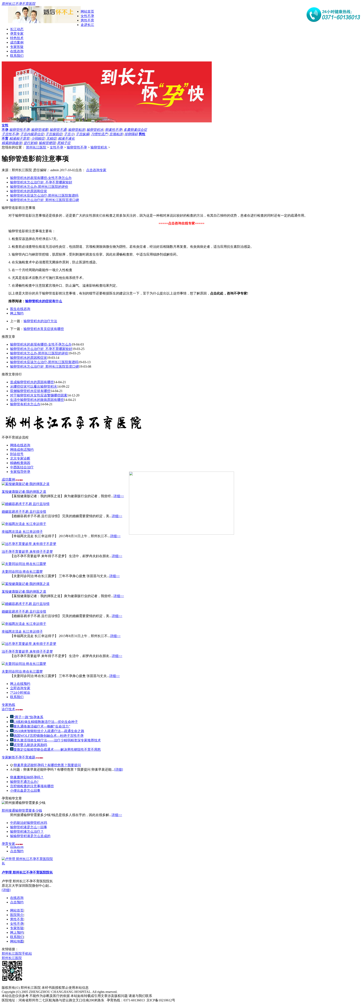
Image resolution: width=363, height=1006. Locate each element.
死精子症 (64, 143)
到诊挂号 (17, 454)
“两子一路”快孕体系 (28, 717)
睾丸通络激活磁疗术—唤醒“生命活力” (41, 726)
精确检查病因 (20, 463)
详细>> (118, 496)
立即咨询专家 (20, 688)
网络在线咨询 (20, 445)
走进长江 (87, 25)
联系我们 (17, 55)
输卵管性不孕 (19, 129)
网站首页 (87, 11)
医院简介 (17, 915)
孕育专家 (17, 33)
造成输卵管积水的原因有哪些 (32, 382)
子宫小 (69, 134)
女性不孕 (87, 16)
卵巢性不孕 (113, 129)
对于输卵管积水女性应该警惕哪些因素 (38, 395)
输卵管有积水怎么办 (25, 404)
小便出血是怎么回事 (25, 790)
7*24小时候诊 (20, 692)
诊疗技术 (8, 709)
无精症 (51, 138)
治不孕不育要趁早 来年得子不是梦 (27, 551)
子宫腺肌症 (53, 134)
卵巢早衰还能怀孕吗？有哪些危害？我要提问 (47, 765)
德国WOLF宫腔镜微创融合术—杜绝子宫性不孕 (48, 735)
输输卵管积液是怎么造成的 (30, 836)
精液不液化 (66, 138)
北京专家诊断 (20, 458)
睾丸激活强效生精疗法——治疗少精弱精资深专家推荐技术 (57, 740)
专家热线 (8, 704)
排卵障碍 (131, 134)
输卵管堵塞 (39, 129)
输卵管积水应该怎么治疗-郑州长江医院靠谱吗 (44, 195)
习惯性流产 (99, 134)
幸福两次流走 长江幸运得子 (22, 531)
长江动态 (17, 29)
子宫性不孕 (10, 134)
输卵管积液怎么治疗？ (27, 831)
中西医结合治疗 (22, 467)
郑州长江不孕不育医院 (18, 3)
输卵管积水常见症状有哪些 (44, 329)
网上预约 (17, 313)
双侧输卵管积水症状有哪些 (30, 391)
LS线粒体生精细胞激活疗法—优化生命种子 (45, 722)
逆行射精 (30, 143)
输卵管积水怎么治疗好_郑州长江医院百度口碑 (44, 200)
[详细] (118, 769)
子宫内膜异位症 (32, 134)
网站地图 (17, 941)
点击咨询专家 (96, 170)
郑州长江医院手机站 (17, 953)
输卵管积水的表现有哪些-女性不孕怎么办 (41, 178)
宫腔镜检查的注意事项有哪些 (32, 786)
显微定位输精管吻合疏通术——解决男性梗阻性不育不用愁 (57, 749)
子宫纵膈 (82, 134)
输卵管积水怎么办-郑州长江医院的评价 (39, 186)
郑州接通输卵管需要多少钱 (22, 810)
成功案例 (17, 42)
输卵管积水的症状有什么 (43, 301)
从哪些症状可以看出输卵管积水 (33, 386)
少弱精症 (38, 138)
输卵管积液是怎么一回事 (28, 827)
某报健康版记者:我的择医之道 (24, 491)
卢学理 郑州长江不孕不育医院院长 (27, 869)
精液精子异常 (19, 138)
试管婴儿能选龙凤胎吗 (30, 745)
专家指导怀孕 (20, 471)
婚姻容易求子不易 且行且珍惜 (24, 511)
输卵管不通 (58, 129)
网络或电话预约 (22, 449)
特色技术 (17, 38)
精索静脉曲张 (12, 143)
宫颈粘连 (116, 134)
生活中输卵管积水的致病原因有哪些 (37, 400)
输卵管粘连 (76, 129)
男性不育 (87, 20)
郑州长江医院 (36, 147)
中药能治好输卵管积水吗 (28, 822)
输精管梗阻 (47, 143)
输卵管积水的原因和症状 (28, 191)
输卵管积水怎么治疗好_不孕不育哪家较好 (41, 182)
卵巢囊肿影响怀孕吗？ (27, 777)
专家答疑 (17, 47)
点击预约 (17, 848)
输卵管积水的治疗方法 (40, 321)
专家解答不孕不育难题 (18, 757)
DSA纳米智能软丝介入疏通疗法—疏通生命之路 (48, 731)
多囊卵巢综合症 (135, 129)
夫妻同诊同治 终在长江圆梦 (22, 571)
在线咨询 (17, 51)
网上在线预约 (20, 683)
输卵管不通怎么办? (24, 781)
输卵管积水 (95, 129)
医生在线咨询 (20, 309)
